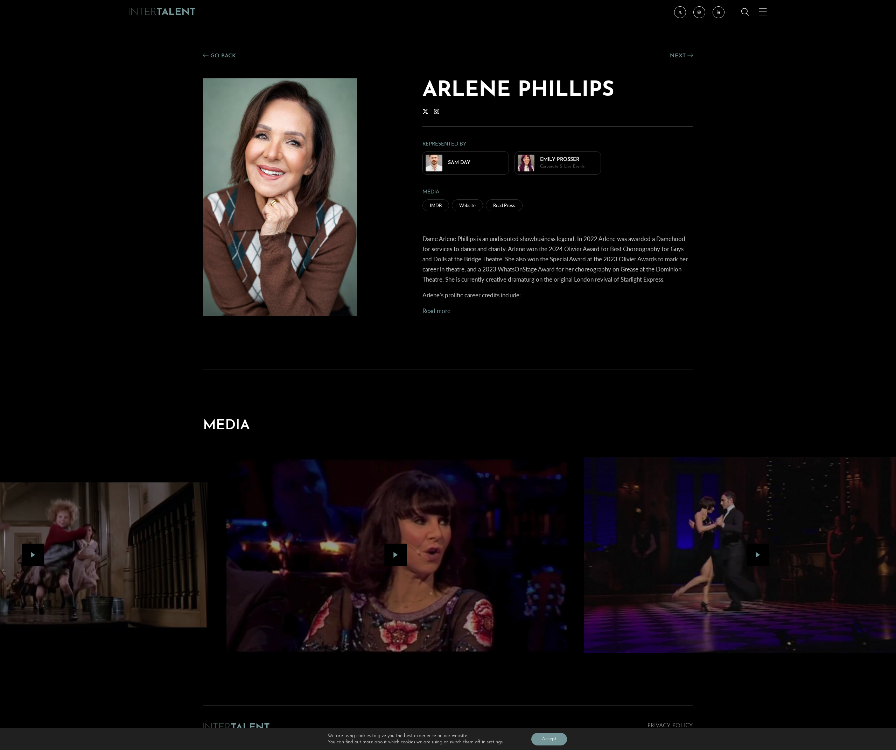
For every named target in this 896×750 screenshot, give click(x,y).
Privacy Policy (670, 726)
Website (467, 205)
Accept (549, 739)
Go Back (222, 56)
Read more (436, 310)
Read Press (504, 205)
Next (678, 56)
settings (495, 742)
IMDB (436, 205)
